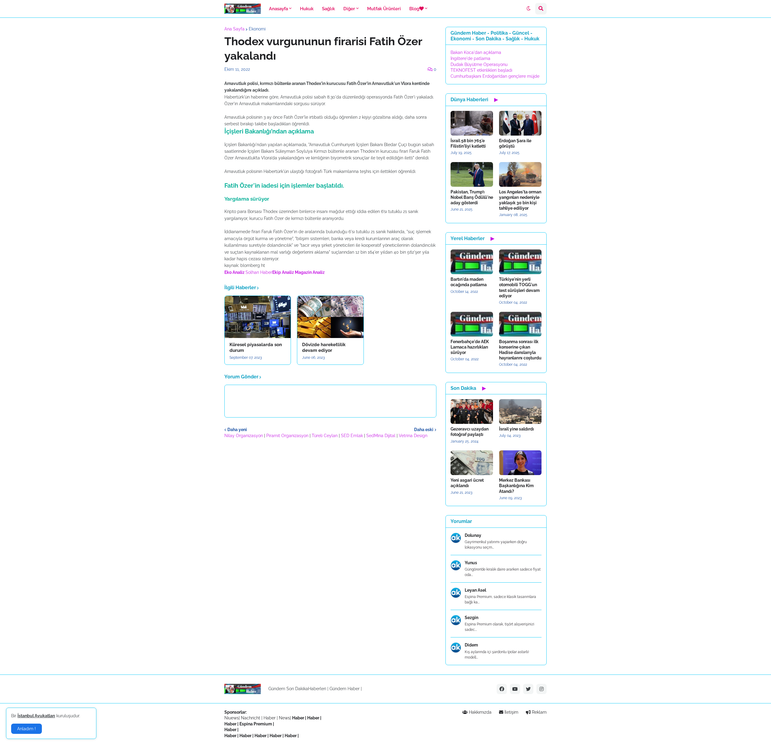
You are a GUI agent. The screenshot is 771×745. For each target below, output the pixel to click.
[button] (528, 8)
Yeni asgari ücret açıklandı (467, 483)
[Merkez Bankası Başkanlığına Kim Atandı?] (520, 462)
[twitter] (528, 689)
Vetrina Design (413, 435)
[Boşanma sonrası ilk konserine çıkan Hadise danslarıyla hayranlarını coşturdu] (520, 324)
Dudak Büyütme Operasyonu (479, 64)
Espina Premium (255, 724)
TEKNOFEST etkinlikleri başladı (481, 70)
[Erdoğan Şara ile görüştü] (520, 123)
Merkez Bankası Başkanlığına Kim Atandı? (516, 485)
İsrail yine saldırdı (516, 429)
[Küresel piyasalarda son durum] (258, 317)
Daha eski (423, 429)
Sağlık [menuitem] (328, 8)
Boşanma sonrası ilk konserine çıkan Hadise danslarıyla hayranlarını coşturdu (520, 350)
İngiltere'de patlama (470, 58)
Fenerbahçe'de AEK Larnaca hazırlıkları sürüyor (470, 347)
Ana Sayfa (234, 29)
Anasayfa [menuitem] (278, 8)
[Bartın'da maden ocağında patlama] (472, 261)
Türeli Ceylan (325, 435)
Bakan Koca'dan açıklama (476, 52)
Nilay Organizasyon (243, 435)
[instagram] (541, 689)
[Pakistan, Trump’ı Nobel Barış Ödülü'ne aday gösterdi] (472, 174)
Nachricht (251, 717)
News (284, 717)
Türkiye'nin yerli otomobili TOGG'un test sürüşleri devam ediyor (519, 287)
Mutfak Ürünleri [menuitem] (384, 8)
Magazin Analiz (310, 272)
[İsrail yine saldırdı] (520, 411)
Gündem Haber (344, 688)
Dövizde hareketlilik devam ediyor (323, 347)
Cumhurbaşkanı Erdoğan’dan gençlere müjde (495, 76)
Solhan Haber (258, 272)
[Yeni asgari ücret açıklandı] (472, 462)
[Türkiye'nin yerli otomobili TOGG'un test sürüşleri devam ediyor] (520, 261)
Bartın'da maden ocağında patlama (469, 282)
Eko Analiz (234, 272)
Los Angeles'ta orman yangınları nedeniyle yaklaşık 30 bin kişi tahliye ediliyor (520, 200)
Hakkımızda (480, 712)
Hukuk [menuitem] (307, 8)
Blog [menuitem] (414, 8)
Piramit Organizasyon (287, 435)
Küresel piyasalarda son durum (255, 347)
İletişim (510, 712)
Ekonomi (257, 29)
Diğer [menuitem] (349, 8)
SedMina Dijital (380, 435)
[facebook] (502, 689)
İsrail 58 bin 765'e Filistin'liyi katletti (468, 143)
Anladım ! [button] (26, 728)
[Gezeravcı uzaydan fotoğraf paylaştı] (472, 411)
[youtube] (515, 689)
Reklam (539, 712)
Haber (270, 717)
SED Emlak (352, 435)
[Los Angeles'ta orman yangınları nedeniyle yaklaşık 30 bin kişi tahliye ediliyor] (520, 174)
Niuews (231, 717)
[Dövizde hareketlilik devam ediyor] (330, 317)
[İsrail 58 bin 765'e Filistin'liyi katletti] (472, 123)
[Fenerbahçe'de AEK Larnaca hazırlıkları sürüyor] (472, 324)
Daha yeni (237, 429)
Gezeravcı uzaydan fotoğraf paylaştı (470, 432)
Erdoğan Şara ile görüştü (515, 143)
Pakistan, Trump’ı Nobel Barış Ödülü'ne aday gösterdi (472, 197)
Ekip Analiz (283, 272)
